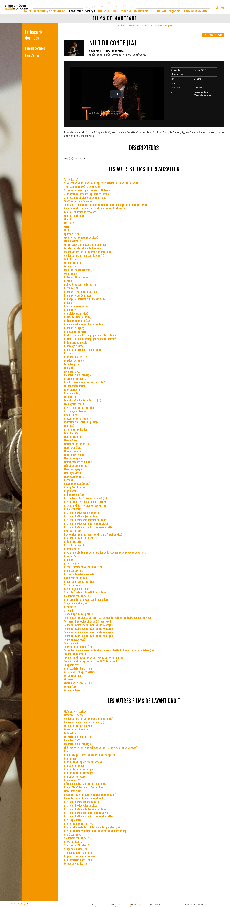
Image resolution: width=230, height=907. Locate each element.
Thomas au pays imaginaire (78, 852)
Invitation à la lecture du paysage (81, 422)
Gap (66, 751)
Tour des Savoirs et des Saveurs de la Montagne (88, 625)
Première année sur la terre (78, 823)
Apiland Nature (71, 234)
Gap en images (71, 758)
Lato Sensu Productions (76, 429)
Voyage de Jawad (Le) (75, 690)
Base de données (35, 48)
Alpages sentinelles (74, 215)
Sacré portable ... (73, 585)
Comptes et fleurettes (75, 331)
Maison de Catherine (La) (76, 444)
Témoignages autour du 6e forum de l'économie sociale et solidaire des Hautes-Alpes (107, 617)
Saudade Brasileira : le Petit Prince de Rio (85, 592)
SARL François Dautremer (77, 589)
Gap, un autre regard (75, 776)
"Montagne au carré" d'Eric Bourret (83, 186)
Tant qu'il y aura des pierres (78, 614)
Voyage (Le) (70, 686)
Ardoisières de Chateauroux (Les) (81, 237)
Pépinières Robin (72, 509)
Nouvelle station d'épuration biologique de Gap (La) (90, 794)
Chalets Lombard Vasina (76, 306)
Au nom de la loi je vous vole (78, 726)
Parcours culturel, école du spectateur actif (87, 501)
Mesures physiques (74, 469)
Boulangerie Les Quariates (77, 295)
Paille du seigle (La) (74, 494)
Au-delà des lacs (72, 262)
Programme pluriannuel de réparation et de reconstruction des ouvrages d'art (105, 552)
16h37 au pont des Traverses (79, 201)
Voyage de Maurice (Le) (76, 863)
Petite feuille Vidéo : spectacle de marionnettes (88, 527)
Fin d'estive (70, 397)
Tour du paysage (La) (74, 639)
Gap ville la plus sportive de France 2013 (84, 762)
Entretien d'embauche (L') (77, 736)
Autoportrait (71, 266)
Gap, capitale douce (74, 765)
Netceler (68, 480)
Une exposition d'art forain (78, 668)
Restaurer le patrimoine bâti (79, 574)
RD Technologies (72, 563)
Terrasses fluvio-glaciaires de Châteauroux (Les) (89, 621)
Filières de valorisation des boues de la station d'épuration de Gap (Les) (100, 747)
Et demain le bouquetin (76, 378)
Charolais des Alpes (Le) (76, 313)
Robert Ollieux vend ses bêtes (79, 581)
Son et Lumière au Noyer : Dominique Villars (86, 599)
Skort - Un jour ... (73, 841)
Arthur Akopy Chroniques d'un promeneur (85, 244)
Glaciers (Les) (71, 415)
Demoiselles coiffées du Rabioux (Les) (83, 349)
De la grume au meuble (75, 342)
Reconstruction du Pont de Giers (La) (83, 567)
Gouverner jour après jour (77, 418)
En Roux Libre (71, 733)
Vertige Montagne (73, 675)
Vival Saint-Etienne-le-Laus (78, 683)
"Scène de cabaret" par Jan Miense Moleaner (87, 190)
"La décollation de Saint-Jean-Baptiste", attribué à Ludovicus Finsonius (101, 183)
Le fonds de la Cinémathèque (82, 11)
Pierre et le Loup (72, 531)
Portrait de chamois (74, 545)
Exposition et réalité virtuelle (135, 11)
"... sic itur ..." (71, 179)
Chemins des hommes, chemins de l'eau (84, 324)
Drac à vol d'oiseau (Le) (76, 357)
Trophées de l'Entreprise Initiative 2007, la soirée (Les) (92, 661)
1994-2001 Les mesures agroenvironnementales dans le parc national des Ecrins (105, 205)
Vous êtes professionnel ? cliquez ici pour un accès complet (144, 25)
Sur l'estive (70, 607)
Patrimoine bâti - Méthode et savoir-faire (86, 505)
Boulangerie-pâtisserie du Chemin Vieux (84, 299)
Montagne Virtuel (73, 473)
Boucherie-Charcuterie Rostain (80, 292)
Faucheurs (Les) (72, 393)
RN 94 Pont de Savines (75, 578)
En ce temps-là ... (73, 364)
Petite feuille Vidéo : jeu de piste (80, 516)
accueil (27, 11)
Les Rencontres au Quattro (167, 11)
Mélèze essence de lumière (78, 462)
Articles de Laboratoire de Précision (82, 248)
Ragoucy (68, 559)
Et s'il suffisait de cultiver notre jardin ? (84, 382)
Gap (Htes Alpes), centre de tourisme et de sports (89, 755)
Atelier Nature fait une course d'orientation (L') (88, 252)
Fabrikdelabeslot (73, 389)
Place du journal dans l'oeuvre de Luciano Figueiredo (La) (93, 534)
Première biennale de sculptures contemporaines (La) (92, 827)
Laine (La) (69, 425)
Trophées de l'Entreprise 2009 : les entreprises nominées (93, 657)
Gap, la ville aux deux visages (78, 769)
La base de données (34, 35)
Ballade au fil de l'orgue (76, 277)
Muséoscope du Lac (74, 476)
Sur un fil (68, 610)
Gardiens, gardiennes (75, 411)
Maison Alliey (70, 440)
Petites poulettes (73, 820)
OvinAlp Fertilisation (74, 487)
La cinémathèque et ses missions (49, 11)
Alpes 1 (67, 219)
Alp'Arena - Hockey (73, 715)
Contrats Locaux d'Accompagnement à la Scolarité (90, 335)
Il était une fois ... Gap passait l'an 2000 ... (85, 783)
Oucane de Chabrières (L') (77, 483)
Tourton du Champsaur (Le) (78, 646)
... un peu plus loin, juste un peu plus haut (85, 197)
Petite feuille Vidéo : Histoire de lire (82, 512)
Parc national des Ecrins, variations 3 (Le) (85, 498)
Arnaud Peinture (72, 241)
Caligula (68, 302)
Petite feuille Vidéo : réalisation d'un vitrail (86, 523)
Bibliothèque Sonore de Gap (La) (80, 284)
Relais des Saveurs (73, 570)
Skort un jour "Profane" (76, 845)
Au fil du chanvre (72, 259)
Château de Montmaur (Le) (77, 317)
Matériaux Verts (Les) (75, 454)
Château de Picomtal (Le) (77, 320)
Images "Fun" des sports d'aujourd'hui (84, 787)
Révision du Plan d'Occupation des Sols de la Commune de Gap (95, 831)
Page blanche (71, 491)
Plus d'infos (32, 55)
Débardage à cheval (74, 346)
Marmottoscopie (73, 451)
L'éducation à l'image (107, 11)
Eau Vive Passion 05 (74, 360)
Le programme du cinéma (195, 11)
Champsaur (70, 309)
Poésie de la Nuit (72, 541)
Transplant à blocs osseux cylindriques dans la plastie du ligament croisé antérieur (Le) (109, 650)
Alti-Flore (69, 223)
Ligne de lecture (72, 436)
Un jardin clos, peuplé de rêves (79, 856)
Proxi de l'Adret (72, 556)
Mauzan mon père (73, 458)
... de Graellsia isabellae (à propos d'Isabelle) (87, 194)
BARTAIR (68, 281)
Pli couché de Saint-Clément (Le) (80, 538)
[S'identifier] (217, 8)
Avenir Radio (70, 273)
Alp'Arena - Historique (75, 711)
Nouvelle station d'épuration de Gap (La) (84, 798)
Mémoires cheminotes (75, 465)
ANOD (66, 230)
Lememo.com (71, 433)
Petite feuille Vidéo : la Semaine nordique (85, 520)
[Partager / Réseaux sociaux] (222, 8)
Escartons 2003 (72, 371)
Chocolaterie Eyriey (74, 328)
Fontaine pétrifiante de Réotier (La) (82, 400)
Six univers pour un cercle (77, 596)
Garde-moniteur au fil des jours (80, 407)
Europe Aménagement (75, 386)
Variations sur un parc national (80, 672)
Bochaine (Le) (71, 288)
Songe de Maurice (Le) (75, 603)
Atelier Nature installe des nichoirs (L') (84, 255)
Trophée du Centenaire (76, 654)
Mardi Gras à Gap (72, 447)
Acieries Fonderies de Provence (80, 212)
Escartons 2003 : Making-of (78, 375)
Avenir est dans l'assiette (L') (79, 270)
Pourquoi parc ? (72, 549)
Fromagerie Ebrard (74, 404)
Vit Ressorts (70, 679)
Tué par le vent (71, 665)
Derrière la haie (72, 353)
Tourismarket (71, 643)
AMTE (66, 226)
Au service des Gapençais (77, 729)
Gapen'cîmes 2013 (73, 780)
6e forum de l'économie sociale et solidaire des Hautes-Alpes (95, 208)
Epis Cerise (69, 367)
